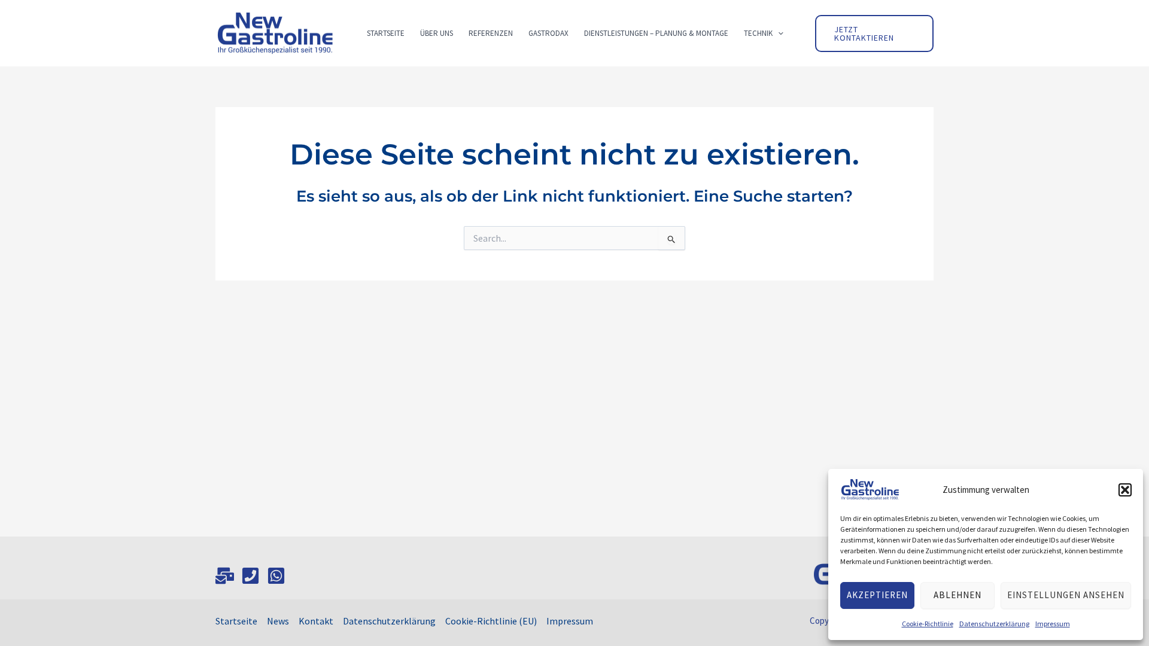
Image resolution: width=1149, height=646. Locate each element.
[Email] (224, 575)
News (278, 621)
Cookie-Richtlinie (927, 623)
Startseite (236, 621)
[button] (1125, 490)
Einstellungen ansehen (1065, 595)
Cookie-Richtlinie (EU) (491, 621)
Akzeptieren (877, 595)
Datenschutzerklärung (994, 623)
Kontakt (316, 621)
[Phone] (250, 575)
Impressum (1052, 623)
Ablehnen (957, 595)
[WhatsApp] (276, 575)
